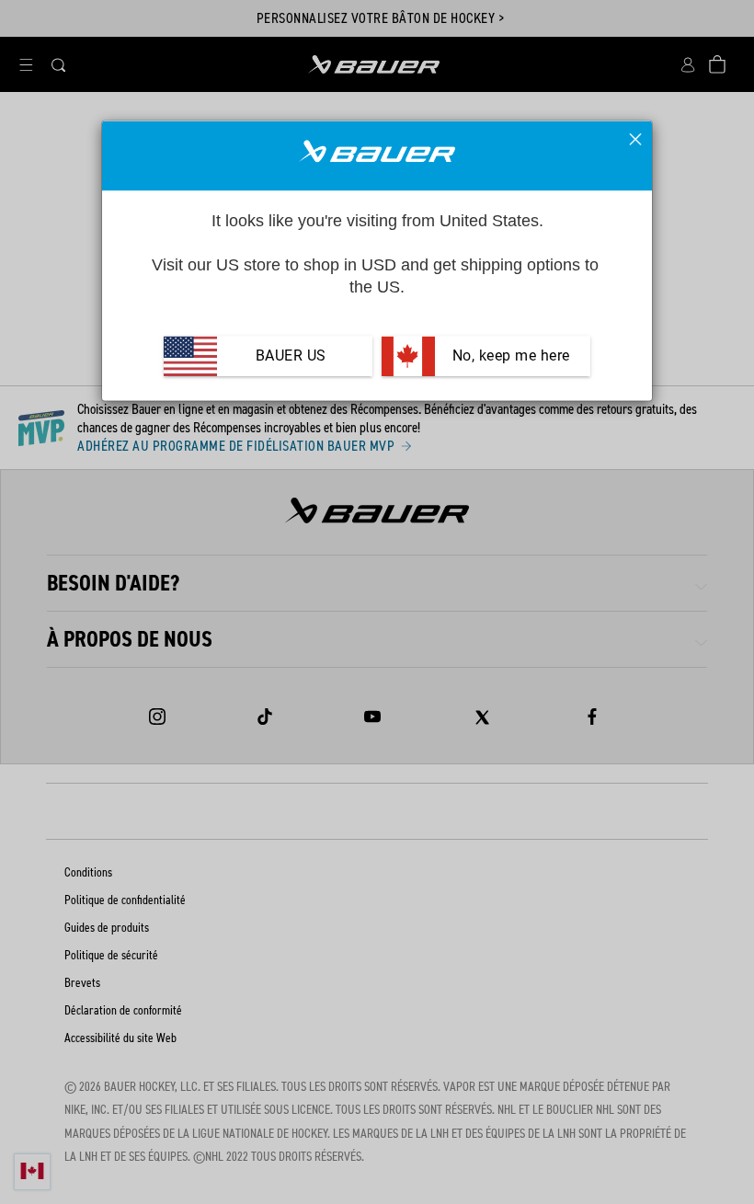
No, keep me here (509, 355)
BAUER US (291, 355)
